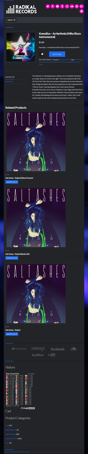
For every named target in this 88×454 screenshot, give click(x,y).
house (67, 62)
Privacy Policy (26, 451)
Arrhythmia (78, 59)
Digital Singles (10, 434)
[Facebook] (52, 6)
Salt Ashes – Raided (12, 330)
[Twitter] (48, 6)
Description (9, 77)
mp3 (77, 62)
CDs (7, 425)
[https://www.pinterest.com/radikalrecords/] (77, 6)
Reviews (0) (9, 81)
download (52, 62)
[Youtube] (52, 355)
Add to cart (57, 54)
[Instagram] (67, 6)
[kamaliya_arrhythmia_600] (21, 47)
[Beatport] (38, 349)
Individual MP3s (65, 59)
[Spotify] (81, 11)
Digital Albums (10, 430)
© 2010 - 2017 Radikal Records (13, 451)
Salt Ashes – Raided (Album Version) (19, 178)
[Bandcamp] (19, 349)
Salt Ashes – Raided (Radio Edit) (17, 254)
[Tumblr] (62, 6)
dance (44, 62)
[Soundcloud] (72, 6)
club (40, 62)
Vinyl (7, 443)
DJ (48, 62)
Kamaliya (73, 62)
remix (41, 64)
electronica (60, 62)
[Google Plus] (81, 6)
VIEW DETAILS (11, 182)
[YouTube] (57, 6)
